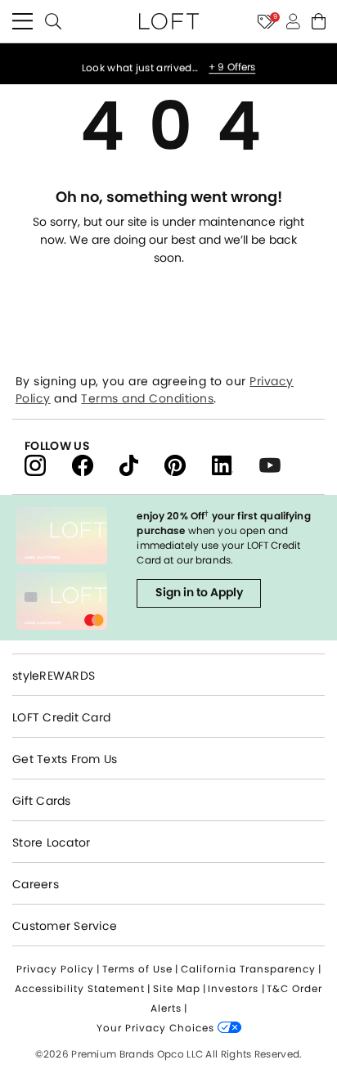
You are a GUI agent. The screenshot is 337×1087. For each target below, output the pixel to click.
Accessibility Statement (80, 988)
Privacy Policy (55, 969)
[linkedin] (235, 464)
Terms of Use (137, 969)
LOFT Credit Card (61, 717)
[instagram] (48, 464)
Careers (35, 884)
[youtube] (276, 464)
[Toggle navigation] (22, 21)
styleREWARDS (53, 675)
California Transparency (248, 969)
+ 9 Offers (232, 64)
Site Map (176, 988)
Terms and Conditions (147, 398)
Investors (233, 988)
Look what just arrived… (141, 65)
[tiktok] (141, 464)
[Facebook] (95, 464)
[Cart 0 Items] (319, 21)
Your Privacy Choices (157, 1028)
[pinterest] (188, 464)
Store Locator (51, 842)
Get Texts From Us (64, 759)
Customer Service (64, 926)
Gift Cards (41, 801)
